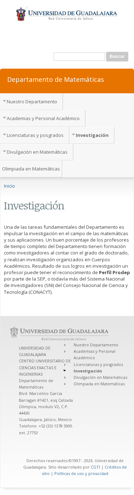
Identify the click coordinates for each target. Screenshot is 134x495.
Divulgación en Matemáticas (37, 152)
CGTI (95, 467)
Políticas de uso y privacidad (81, 473)
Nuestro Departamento (32, 101)
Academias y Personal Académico (43, 118)
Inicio (9, 186)
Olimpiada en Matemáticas (31, 168)
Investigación (92, 135)
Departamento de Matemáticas (55, 79)
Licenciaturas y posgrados (35, 135)
